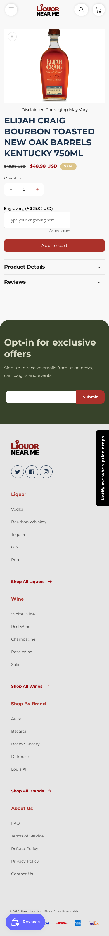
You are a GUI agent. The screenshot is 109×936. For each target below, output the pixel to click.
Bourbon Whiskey (28, 521)
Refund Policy (24, 848)
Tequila (18, 534)
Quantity (12, 178)
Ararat (17, 718)
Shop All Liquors (27, 581)
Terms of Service (27, 836)
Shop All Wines (26, 686)
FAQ (15, 823)
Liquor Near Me (31, 911)
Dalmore (20, 756)
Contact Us (22, 873)
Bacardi (18, 731)
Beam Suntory (25, 743)
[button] (11, 10)
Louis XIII (20, 769)
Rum (16, 559)
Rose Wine (21, 651)
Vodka (17, 509)
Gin (14, 547)
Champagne (23, 639)
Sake (15, 664)
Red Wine (20, 626)
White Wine (23, 614)
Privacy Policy (25, 861)
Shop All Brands (27, 790)
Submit (90, 397)
